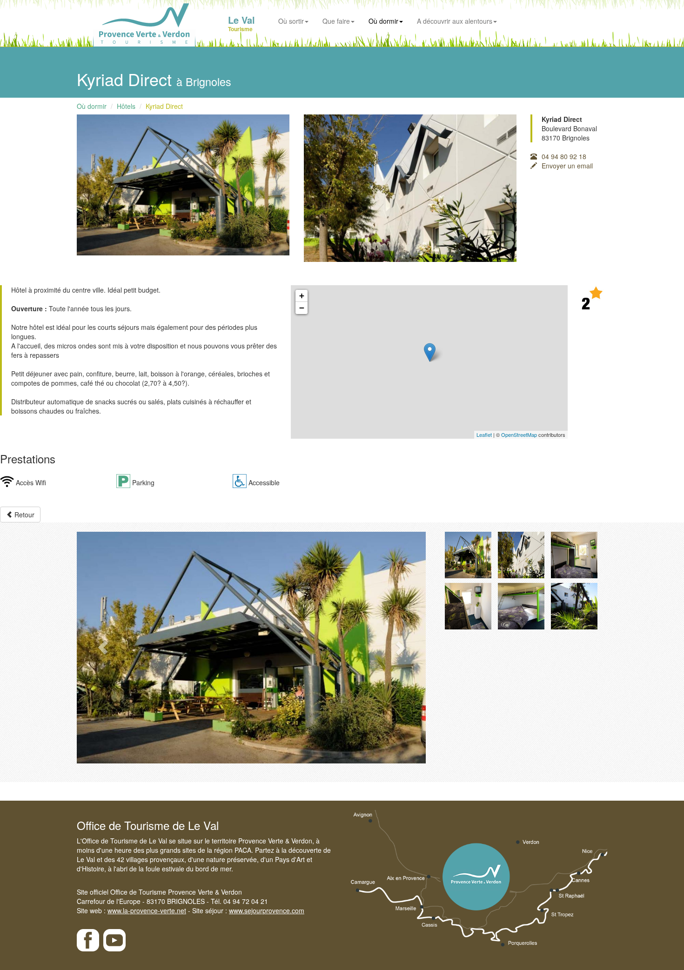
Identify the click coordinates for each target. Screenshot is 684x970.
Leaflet (484, 434)
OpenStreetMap (519, 434)
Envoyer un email (567, 165)
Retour (23, 514)
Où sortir (291, 21)
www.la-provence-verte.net (146, 910)
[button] (103, 647)
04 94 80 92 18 (564, 156)
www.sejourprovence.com (266, 910)
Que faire (336, 21)
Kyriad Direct (164, 106)
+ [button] (301, 296)
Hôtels (126, 106)
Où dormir (383, 21)
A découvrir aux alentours (454, 21)
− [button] (301, 308)
